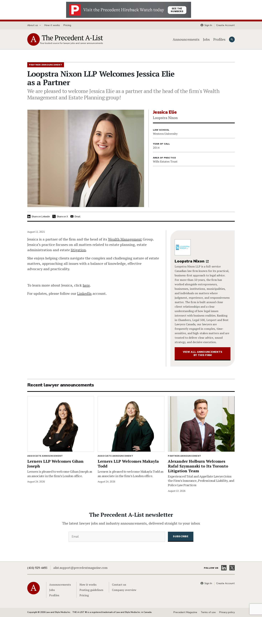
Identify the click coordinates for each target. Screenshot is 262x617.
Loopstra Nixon (189, 261)
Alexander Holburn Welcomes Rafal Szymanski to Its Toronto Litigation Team (198, 466)
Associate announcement (45, 455)
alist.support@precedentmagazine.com (80, 568)
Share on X (62, 216)
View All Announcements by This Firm (202, 353)
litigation (78, 249)
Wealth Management (125, 239)
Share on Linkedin (41, 216)
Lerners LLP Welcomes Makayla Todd (128, 464)
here (86, 285)
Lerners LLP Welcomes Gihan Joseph (55, 464)
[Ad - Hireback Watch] (128, 9)
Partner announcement (184, 455)
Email (77, 216)
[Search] (232, 39)
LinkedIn (84, 293)
